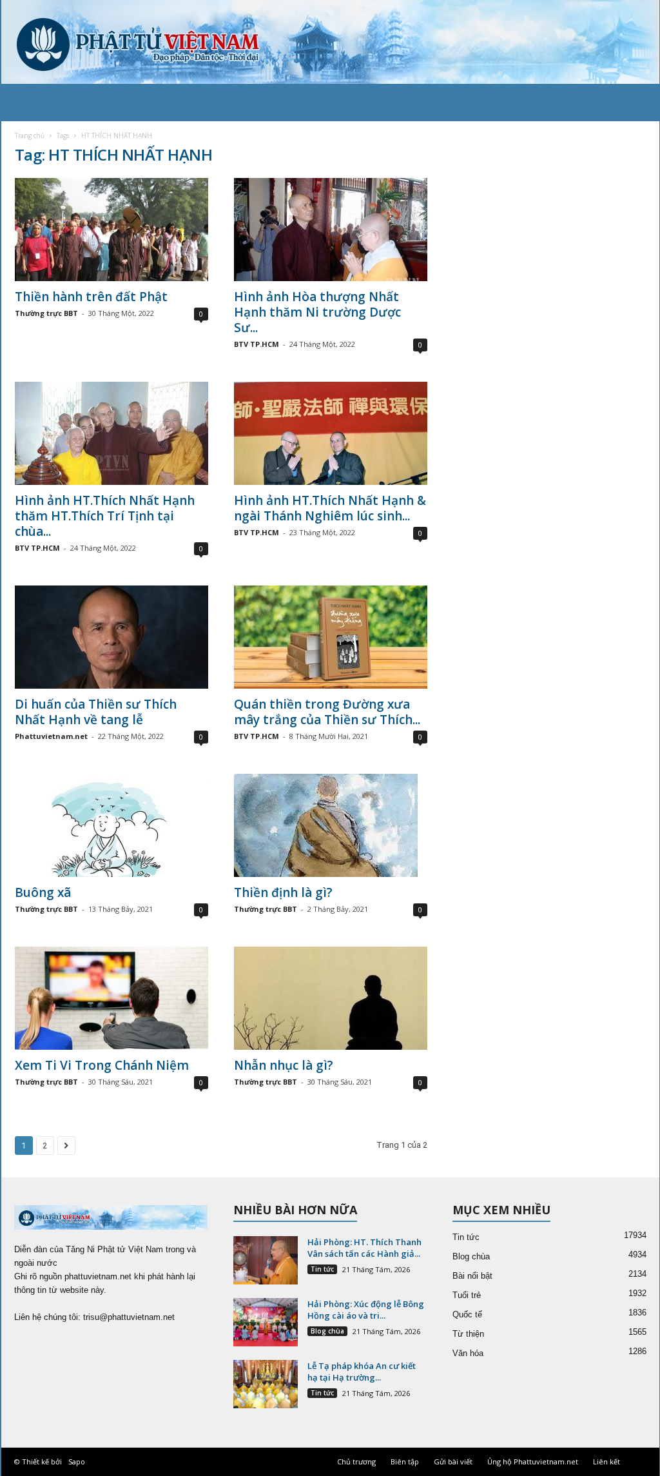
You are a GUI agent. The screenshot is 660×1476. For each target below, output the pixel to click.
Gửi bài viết (453, 1461)
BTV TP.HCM (256, 344)
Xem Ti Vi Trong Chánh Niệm (102, 1065)
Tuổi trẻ (466, 1295)
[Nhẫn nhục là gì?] (330, 998)
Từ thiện (468, 1334)
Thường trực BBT (46, 313)
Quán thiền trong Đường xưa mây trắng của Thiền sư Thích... (327, 712)
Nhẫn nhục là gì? (283, 1065)
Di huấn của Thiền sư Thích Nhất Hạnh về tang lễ (96, 712)
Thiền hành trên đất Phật (91, 296)
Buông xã (43, 892)
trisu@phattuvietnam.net (129, 1317)
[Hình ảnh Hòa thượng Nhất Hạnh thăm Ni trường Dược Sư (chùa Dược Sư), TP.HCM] (330, 229)
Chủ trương (356, 1461)
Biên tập (405, 1461)
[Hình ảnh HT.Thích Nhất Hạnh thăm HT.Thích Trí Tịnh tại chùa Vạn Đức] (111, 433)
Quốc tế (467, 1314)
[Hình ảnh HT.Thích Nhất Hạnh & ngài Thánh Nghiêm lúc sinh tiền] (330, 433)
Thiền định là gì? (283, 892)
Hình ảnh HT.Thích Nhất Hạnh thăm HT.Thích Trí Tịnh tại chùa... (105, 516)
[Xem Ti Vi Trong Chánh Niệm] (111, 998)
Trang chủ (29, 135)
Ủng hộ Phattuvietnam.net (532, 1461)
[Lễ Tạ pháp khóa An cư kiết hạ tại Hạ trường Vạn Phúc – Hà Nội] (265, 1384)
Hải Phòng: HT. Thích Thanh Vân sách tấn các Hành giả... (364, 1247)
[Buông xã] (111, 825)
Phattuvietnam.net (51, 736)
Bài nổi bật (472, 1276)
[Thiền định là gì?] (330, 825)
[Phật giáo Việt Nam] (330, 42)
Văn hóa (467, 1353)
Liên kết (606, 1461)
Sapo (76, 1461)
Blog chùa (327, 1330)
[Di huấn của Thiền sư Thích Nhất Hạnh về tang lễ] (111, 637)
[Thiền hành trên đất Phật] (111, 229)
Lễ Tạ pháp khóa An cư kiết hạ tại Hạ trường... (361, 1371)
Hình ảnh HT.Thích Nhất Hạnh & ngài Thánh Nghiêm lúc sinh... (330, 508)
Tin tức (322, 1269)
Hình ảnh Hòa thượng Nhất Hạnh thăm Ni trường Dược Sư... (317, 312)
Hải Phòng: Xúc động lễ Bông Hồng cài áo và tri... (365, 1309)
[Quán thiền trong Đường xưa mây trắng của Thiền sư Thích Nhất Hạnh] (330, 637)
